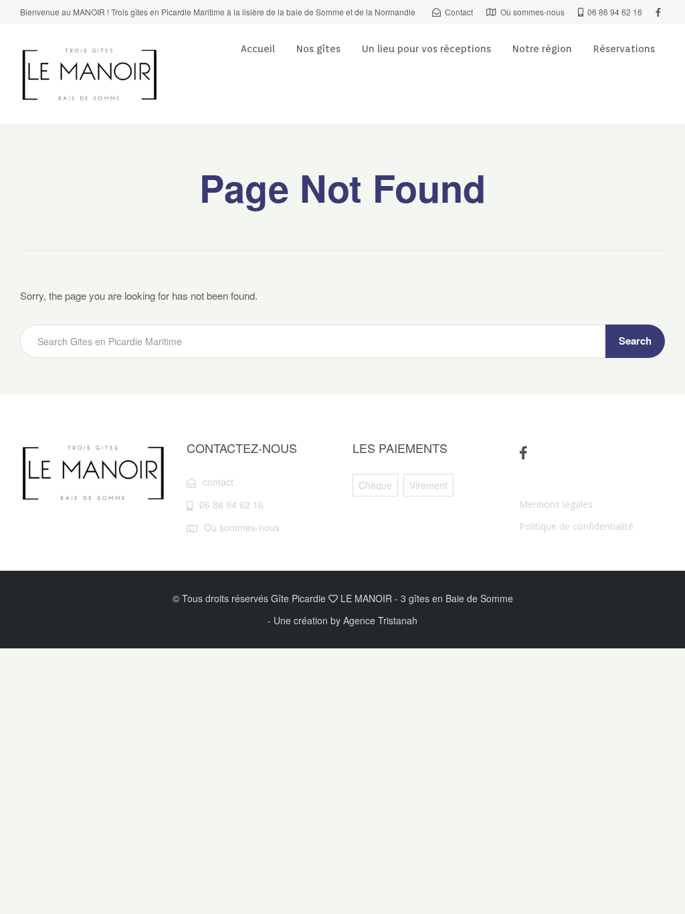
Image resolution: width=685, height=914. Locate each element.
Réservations (624, 49)
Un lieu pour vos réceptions (426, 49)
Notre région (542, 49)
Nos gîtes (318, 49)
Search (635, 340)
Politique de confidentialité (576, 526)
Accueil (258, 49)
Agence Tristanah (380, 620)
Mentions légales (556, 504)
